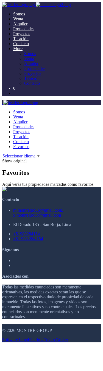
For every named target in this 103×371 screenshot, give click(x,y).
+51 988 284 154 (28, 238)
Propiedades (23, 28)
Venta (18, 19)
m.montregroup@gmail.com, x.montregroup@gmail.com (38, 212)
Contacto (21, 43)
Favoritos (21, 146)
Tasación (21, 38)
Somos (19, 14)
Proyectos (21, 33)
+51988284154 (26, 233)
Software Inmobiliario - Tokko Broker (35, 339)
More (18, 48)
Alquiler (20, 23)
